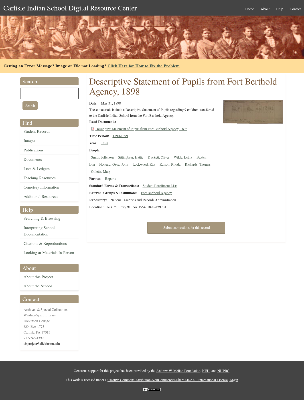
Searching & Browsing (42, 218)
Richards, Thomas (198, 164)
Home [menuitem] (249, 9)
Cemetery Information (41, 187)
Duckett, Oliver (158, 157)
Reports (110, 178)
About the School (38, 285)
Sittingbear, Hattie (130, 157)
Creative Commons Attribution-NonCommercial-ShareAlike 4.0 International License (167, 379)
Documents (33, 159)
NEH (206, 370)
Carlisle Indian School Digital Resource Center (70, 7)
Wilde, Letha (183, 157)
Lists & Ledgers (37, 168)
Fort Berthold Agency (156, 192)
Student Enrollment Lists (160, 185)
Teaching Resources (40, 177)
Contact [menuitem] (295, 9)
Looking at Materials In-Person (49, 252)
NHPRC (223, 370)
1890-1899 (120, 135)
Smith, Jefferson (102, 157)
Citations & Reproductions (45, 243)
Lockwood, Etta (144, 164)
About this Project (38, 276)
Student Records (37, 131)
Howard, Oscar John (113, 164)
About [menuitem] (265, 9)
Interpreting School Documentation (39, 231)
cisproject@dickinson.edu (42, 343)
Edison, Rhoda (170, 164)
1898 (104, 143)
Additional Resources (41, 196)
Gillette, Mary (101, 171)
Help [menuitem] (279, 9)
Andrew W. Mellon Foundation (178, 370)
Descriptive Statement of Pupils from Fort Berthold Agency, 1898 (141, 128)
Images (29, 140)
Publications (33, 150)
